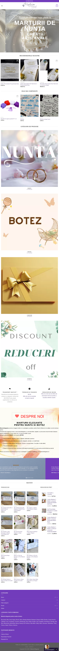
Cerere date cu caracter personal (35, 644)
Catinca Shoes (5, 634)
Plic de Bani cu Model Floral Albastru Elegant (32, 508)
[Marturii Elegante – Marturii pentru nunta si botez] (29, 6)
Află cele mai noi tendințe (29, 396)
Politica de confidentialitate (22, 644)
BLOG (29, 394)
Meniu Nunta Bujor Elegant (5, 556)
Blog (27, 646)
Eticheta (22, 119)
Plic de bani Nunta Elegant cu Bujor (18, 532)
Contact (31, 646)
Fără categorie (4, 602)
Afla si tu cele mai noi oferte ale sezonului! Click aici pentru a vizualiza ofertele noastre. (49, 395)
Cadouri (3, 600)
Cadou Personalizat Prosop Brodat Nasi (10, 83)
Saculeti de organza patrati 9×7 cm (9, 118)
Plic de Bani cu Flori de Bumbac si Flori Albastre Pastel (32, 557)
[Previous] (3, 31)
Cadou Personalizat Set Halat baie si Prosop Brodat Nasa (28, 84)
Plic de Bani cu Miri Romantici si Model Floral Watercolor (5, 533)
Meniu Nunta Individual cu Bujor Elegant (32, 532)
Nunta (2, 605)
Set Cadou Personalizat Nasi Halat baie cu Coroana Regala (49, 84)
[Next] (56, 31)
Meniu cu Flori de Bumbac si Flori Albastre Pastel (19, 557)
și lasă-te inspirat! (29, 398)
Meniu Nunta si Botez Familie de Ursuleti (19, 580)
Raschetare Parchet (6, 636)
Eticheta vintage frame (45, 119)
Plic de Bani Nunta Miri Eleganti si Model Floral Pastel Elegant (19, 509)
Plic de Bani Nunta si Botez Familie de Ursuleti (6, 580)
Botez (2, 597)
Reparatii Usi (4, 639)
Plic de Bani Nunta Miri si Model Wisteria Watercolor (6, 509)
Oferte (2, 608)
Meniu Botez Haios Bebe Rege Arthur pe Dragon (32, 580)
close (56, 649)
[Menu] (2, 5)
